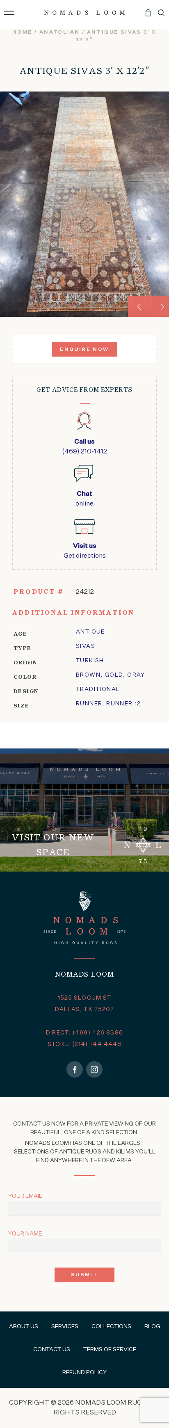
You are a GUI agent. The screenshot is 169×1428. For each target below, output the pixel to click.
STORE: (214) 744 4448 (85, 1044)
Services (64, 1327)
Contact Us (51, 1349)
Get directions (85, 551)
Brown (88, 675)
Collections (111, 1327)
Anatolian (59, 32)
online (84, 499)
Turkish (90, 661)
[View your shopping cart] (148, 16)
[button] (138, 306)
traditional (98, 689)
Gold (114, 675)
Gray (136, 675)
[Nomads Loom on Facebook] (74, 1069)
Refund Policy (84, 1372)
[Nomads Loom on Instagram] (94, 1069)
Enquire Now (84, 349)
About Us (23, 1327)
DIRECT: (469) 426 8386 (84, 1033)
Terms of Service (109, 1349)
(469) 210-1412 (84, 447)
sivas (85, 646)
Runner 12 (123, 704)
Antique (90, 632)
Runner (89, 704)
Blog (152, 1327)
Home (22, 32)
